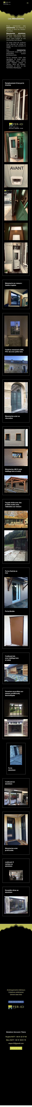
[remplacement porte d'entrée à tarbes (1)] (16, 119)
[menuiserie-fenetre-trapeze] (16, 306)
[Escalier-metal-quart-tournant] (16, 412)
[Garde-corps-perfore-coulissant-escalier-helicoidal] (16, 645)
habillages (11, 61)
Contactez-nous (16, 1048)
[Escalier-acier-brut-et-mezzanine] (16, 716)
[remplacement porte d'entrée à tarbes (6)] (16, 161)
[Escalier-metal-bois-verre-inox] (16, 527)
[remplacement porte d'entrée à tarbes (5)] (16, 220)
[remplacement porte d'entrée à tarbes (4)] (16, 239)
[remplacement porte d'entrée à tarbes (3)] (16, 272)
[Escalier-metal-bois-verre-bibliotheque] (16, 372)
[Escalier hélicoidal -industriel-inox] (16, 446)
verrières (9, 59)
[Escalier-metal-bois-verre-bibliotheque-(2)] (16, 346)
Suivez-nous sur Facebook (16, 1001)
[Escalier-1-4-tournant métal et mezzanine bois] (16, 492)
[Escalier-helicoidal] (16, 607)
